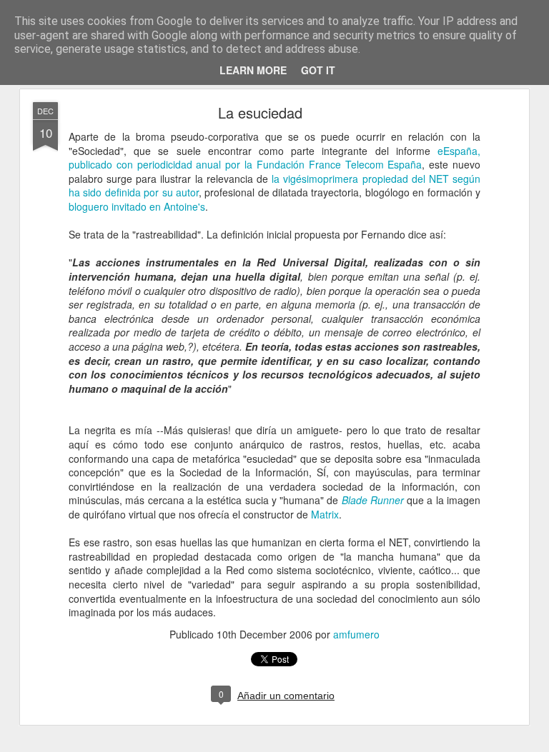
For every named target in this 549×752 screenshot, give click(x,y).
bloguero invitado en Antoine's (137, 206)
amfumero (356, 634)
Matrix (325, 514)
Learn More (253, 70)
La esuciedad (260, 112)
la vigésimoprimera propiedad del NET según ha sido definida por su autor (274, 185)
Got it (318, 70)
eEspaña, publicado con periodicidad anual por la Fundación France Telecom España (274, 158)
